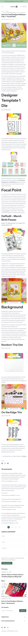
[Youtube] (4, 627)
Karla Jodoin (6, 210)
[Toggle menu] (2, 6)
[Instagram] (7, 627)
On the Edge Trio (11, 412)
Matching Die (11, 223)
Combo (20, 223)
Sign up (23, 610)
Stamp (3, 223)
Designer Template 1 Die (10, 100)
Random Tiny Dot (12, 344)
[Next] (19, 527)
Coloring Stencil (5, 225)
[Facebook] (2, 627)
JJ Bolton (24, 456)
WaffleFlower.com (14, 631)
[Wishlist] (23, 7)
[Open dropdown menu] (25, 617)
